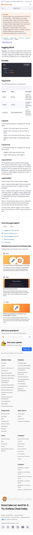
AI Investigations (5, 401)
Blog (2, 441)
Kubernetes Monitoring (7, 378)
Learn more (27, 1)
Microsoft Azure (5, 423)
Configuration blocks (8, 39)
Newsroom (20, 446)
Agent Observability (6, 373)
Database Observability (7, 385)
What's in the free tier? (7, 368)
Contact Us (21, 451)
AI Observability (22, 363)
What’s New (4, 403)
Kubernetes (4, 426)
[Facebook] (3, 527)
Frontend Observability (7, 387)
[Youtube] (23, 527)
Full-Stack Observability (24, 365)
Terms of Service (16, 1)
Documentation (5, 38)
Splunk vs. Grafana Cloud (25, 489)
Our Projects (21, 413)
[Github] (18, 527)
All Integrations (5, 413)
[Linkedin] (13, 527)
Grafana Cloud (13, 508)
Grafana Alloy (22, 33)
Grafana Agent (13, 38)
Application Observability (8, 375)
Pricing (3, 365)
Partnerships (21, 444)
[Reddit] (27, 527)
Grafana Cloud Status (7, 406)
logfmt (19, 152)
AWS (2, 418)
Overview (3, 363)
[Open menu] (30, 4)
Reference (27, 38)
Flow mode (21, 38)
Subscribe (27, 349)
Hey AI (19, 459)
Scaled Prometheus (23, 377)
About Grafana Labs (23, 439)
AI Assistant (4, 370)
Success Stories (22, 449)
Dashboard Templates (24, 421)
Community (4, 444)
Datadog (3, 428)
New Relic (4, 431)
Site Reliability (22, 383)
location (4, 168)
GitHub (19, 416)
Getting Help (21, 454)
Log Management (22, 386)
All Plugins (4, 416)
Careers (20, 441)
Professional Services (24, 456)
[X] (8, 527)
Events (3, 446)
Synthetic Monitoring (7, 390)
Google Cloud (5, 421)
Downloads (21, 418)
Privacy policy (20, 353)
